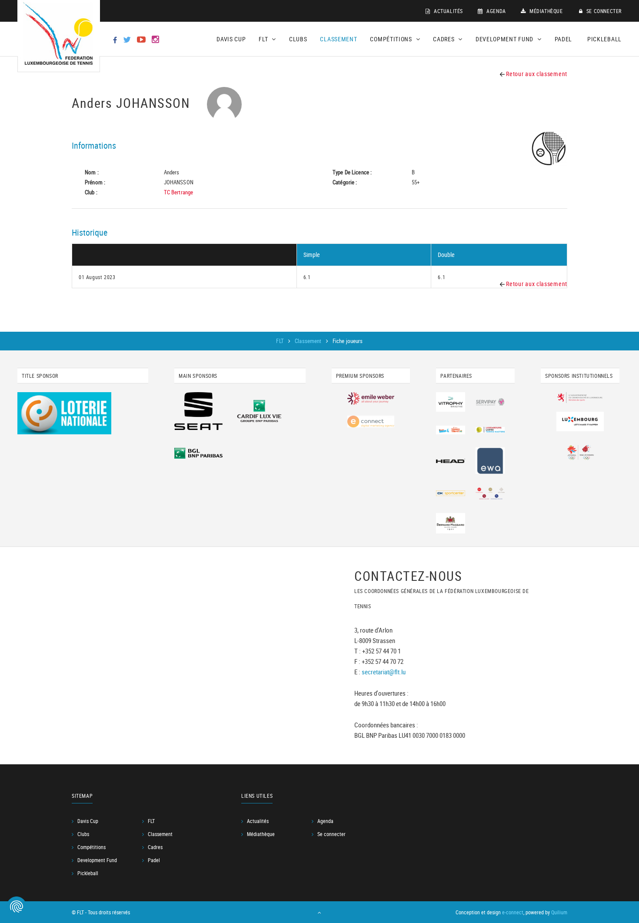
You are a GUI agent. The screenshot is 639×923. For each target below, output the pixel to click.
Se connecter (603, 10)
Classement (338, 39)
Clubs (298, 39)
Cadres (155, 846)
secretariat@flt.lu (384, 672)
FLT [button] (264, 39)
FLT (280, 341)
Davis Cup (231, 39)
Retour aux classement (536, 74)
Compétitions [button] (391, 39)
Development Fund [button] (505, 39)
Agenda (495, 10)
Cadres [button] (444, 39)
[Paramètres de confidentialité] (17, 906)
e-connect (512, 912)
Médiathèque (545, 10)
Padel (563, 39)
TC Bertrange (178, 192)
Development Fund (97, 859)
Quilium (559, 912)
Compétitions (91, 846)
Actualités (447, 10)
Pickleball (604, 39)
